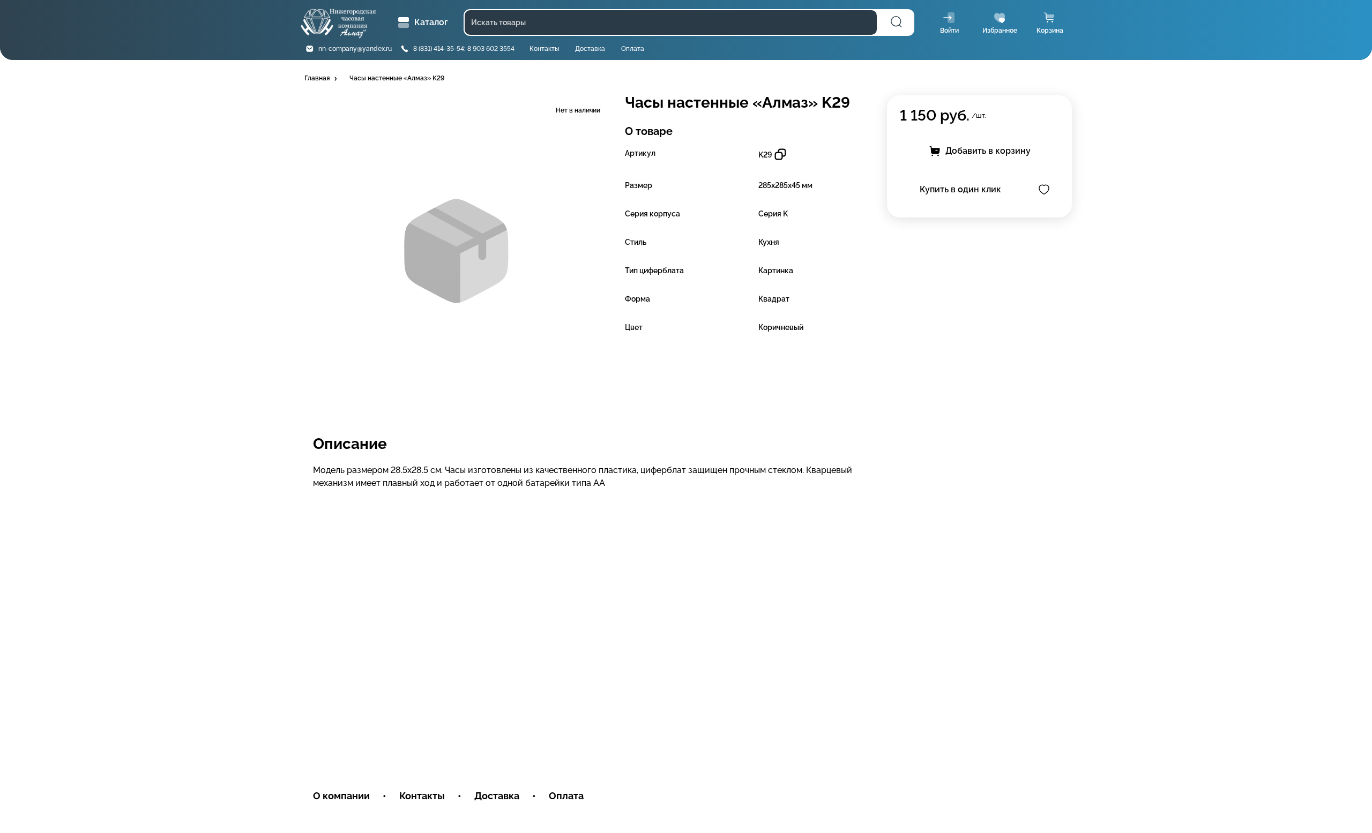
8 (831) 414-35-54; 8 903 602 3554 (463, 48)
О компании (341, 795)
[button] (321, 79)
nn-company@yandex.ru (355, 48)
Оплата (632, 48)
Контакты (544, 48)
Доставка (590, 48)
